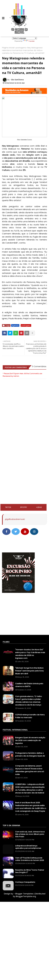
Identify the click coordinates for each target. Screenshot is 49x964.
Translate (31, 41)
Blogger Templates (24, 893)
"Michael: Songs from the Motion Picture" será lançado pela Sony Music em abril (29, 671)
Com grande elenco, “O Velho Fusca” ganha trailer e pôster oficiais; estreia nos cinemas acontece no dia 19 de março (28, 700)
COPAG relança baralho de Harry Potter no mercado (30, 716)
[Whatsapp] (15, 333)
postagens (21, 47)
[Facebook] (4, 333)
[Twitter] (10, 333)
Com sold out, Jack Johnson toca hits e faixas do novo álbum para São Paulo (30, 834)
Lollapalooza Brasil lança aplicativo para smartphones (28, 847)
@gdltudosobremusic (15, 519)
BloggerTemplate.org (26, 896)
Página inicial (8, 47)
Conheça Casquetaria (25, 882)
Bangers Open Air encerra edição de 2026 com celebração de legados (30, 740)
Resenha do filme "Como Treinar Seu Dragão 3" (29, 871)
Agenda (15, 325)
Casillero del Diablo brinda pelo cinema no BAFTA (29, 685)
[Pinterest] (21, 333)
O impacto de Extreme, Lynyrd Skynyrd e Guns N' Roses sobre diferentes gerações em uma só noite (29, 770)
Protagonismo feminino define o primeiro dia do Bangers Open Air (30, 754)
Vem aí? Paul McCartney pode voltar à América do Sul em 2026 (29, 859)
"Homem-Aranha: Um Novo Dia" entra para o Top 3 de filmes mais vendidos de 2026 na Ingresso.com (30, 653)
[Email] (26, 333)
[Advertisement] (24, 453)
